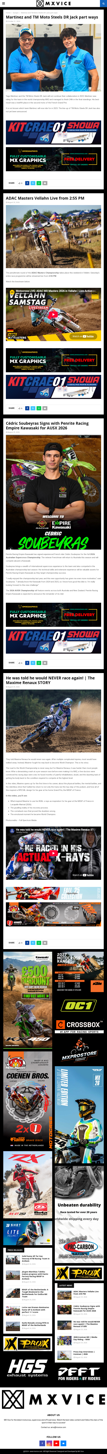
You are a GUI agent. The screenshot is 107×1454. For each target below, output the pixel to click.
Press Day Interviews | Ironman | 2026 (84, 1353)
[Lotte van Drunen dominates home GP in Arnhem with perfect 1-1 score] (13, 1311)
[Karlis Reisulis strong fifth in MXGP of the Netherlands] (13, 1326)
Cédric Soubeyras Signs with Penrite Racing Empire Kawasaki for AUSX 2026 (86, 1308)
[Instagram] (49, 1443)
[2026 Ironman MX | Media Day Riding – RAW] (64, 1340)
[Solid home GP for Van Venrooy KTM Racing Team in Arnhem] (13, 1259)
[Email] (63, 1443)
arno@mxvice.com (58, 1427)
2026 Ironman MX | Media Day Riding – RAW (85, 1338)
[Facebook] (42, 1443)
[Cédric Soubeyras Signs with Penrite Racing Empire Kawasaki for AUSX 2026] (64, 1309)
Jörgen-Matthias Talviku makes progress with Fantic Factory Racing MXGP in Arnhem (35, 1275)
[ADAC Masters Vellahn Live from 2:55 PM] (64, 1295)
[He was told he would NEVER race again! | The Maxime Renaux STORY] (64, 1325)
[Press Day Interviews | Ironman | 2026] (64, 1355)
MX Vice (81, 1451)
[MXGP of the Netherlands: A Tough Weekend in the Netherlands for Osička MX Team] (13, 1293)
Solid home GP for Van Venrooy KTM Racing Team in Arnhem (35, 1258)
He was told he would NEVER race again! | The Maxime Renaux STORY (86, 1324)
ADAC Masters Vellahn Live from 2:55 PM (86, 1292)
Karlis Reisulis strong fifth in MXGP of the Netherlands (35, 1324)
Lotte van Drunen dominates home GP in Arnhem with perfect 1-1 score (35, 1309)
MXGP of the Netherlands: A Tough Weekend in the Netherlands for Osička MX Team (35, 1293)
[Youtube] (56, 1443)
